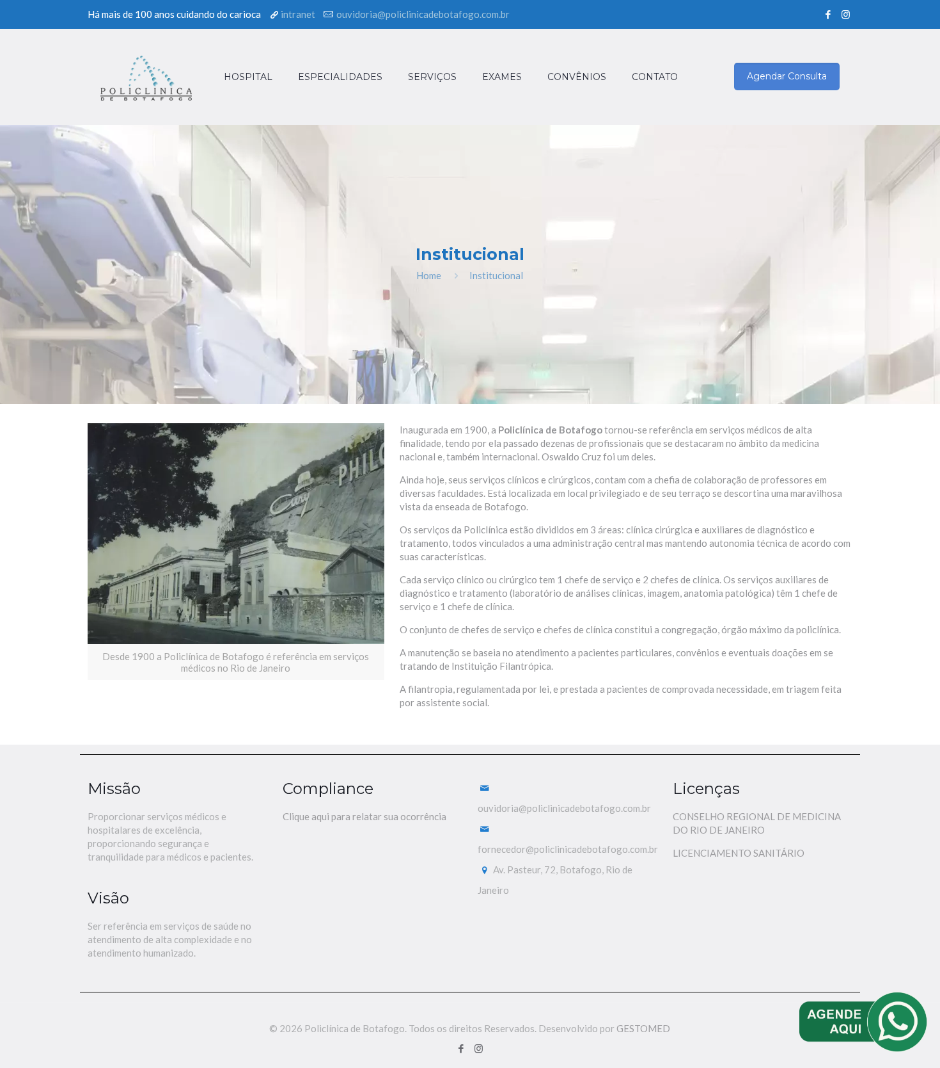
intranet (298, 14)
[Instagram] (845, 14)
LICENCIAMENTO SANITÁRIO (738, 853)
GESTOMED (643, 1028)
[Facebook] (828, 14)
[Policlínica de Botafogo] (146, 77)
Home (428, 275)
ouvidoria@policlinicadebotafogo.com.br (423, 14)
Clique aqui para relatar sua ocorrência (364, 816)
